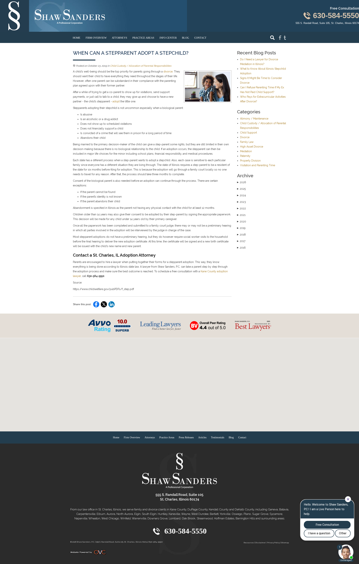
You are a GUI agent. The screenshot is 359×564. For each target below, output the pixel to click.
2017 (241, 241)
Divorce (244, 137)
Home (76, 37)
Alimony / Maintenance (254, 118)
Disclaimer (260, 543)
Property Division (250, 160)
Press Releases (186, 437)
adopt (116, 101)
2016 (241, 247)
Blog (185, 37)
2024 (241, 195)
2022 (241, 208)
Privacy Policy (273, 543)
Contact (200, 37)
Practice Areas (143, 37)
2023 (241, 201)
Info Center (168, 37)
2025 (241, 188)
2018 (241, 234)
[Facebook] (280, 37)
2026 (241, 182)
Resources (249, 543)
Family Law (247, 141)
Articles (202, 437)
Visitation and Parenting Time (257, 165)
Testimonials (217, 437)
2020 (241, 221)
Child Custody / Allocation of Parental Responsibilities (140, 65)
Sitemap (285, 543)
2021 (241, 214)
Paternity (245, 155)
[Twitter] (285, 37)
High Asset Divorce (251, 146)
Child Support (248, 132)
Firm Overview (96, 37)
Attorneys (119, 37)
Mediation (246, 151)
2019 (241, 228)
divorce (168, 71)
